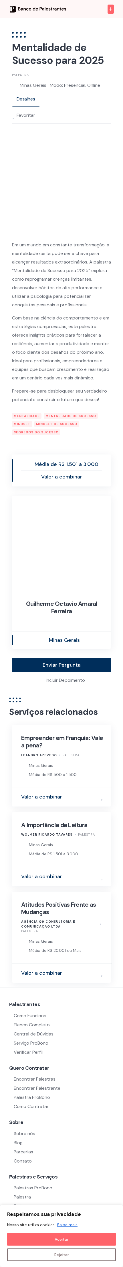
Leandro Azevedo (39, 755)
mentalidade (27, 416)
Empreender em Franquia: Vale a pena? (62, 741)
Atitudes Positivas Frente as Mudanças (58, 908)
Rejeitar (61, 1254)
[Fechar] (117, 1209)
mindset (22, 424)
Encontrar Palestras (34, 1079)
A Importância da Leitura (54, 825)
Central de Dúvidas (33, 1034)
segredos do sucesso (36, 432)
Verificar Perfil (28, 1052)
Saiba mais (67, 1224)
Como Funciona (30, 1016)
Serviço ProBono (31, 1043)
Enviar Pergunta (62, 664)
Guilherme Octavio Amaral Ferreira (61, 607)
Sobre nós (24, 1134)
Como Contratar (31, 1106)
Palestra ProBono (32, 1097)
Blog (18, 1143)
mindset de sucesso (56, 424)
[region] (61, 1236)
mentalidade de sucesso (70, 416)
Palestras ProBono (33, 1188)
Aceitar (61, 1239)
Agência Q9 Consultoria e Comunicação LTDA (48, 924)
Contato (23, 1161)
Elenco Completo (32, 1025)
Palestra (20, 75)
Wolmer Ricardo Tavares (46, 834)
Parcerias (23, 1152)
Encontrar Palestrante (37, 1088)
